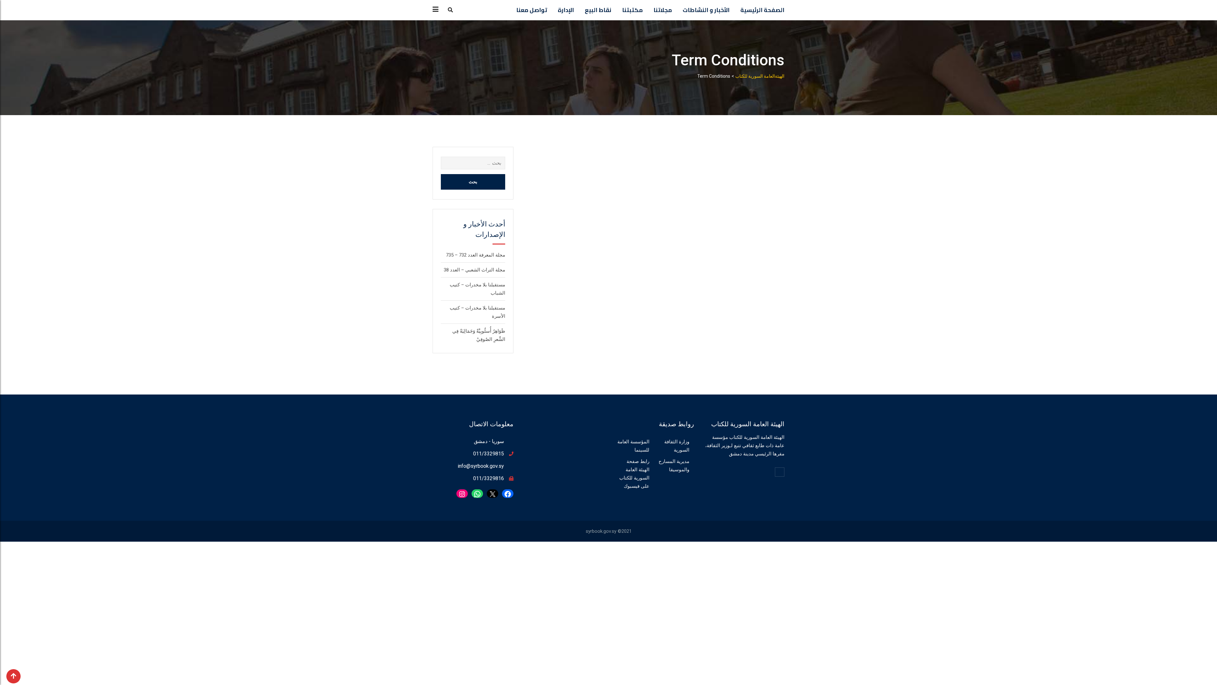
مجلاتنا (663, 10)
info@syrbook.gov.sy (481, 466)
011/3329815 (488, 454)
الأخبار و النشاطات (706, 10)
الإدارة (566, 10)
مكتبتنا (632, 10)
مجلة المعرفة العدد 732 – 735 (475, 255)
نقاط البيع (598, 10)
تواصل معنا (531, 10)
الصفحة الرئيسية (762, 10)
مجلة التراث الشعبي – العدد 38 (474, 270)
